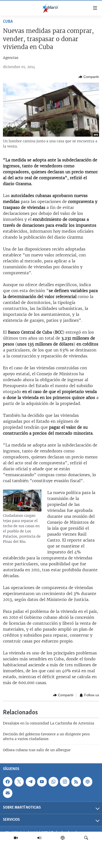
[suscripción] (7, 793)
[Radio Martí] (39, 838)
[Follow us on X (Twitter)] (19, 781)
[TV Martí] (15, 838)
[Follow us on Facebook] (7, 781)
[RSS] (76, 781)
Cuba (8, 22)
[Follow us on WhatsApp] (53, 781)
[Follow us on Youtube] (42, 781)
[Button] (88, 77)
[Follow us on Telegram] (30, 781)
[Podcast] (62, 838)
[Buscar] (86, 838)
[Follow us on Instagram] (64, 781)
